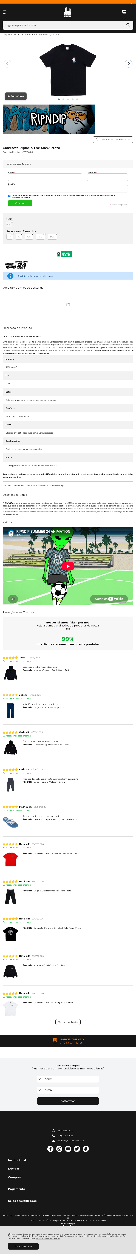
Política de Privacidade (48, 1238)
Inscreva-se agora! (68, 1065)
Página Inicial (10, 34)
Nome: (11, 172)
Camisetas (25, 34)
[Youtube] (68, 1151)
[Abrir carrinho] (126, 12)
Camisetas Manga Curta (46, 34)
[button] (59, 99)
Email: (11, 184)
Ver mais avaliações (68, 1022)
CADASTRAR (68, 1101)
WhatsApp (57, 485)
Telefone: (92, 172)
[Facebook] (50, 1151)
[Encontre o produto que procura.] (128, 25)
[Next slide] (128, 64)
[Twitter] (77, 1151)
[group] (68, 1041)
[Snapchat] (86, 1151)
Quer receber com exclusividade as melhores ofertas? (68, 1068)
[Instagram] (59, 1151)
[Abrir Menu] (5, 12)
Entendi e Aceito (23, 1246)
